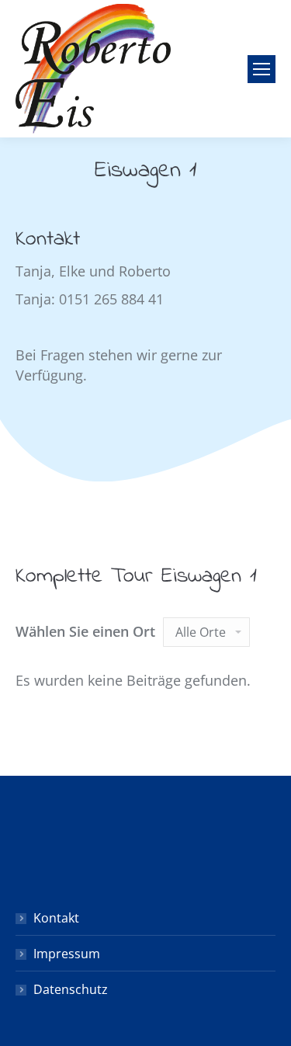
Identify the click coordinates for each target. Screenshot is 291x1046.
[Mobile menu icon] (261, 69)
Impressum (66, 953)
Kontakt (56, 917)
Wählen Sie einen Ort (85, 631)
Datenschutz (70, 989)
